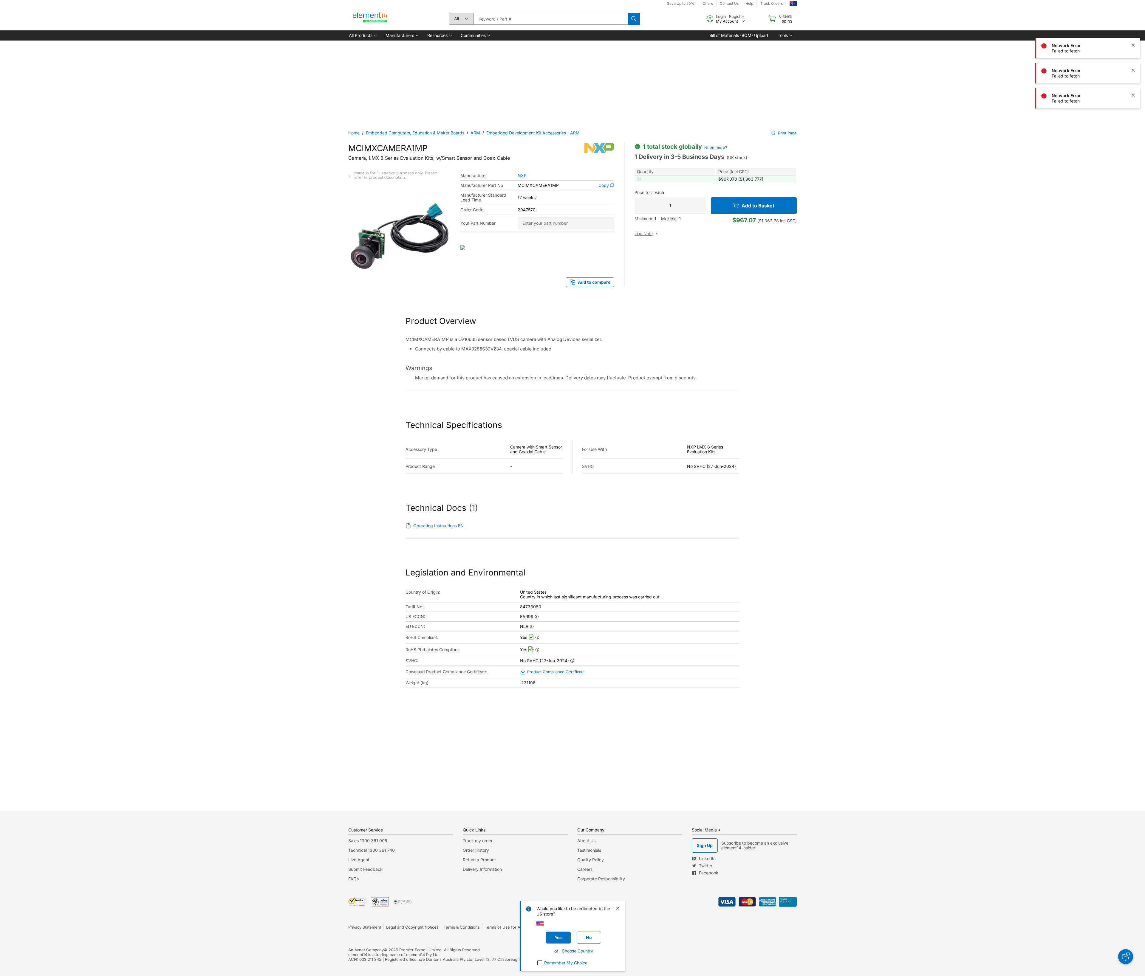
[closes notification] (1133, 45)
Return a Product (479, 859)
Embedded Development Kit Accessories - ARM (533, 132)
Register (736, 16)
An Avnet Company (366, 949)
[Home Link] (370, 18)
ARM (475, 132)
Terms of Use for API (504, 927)
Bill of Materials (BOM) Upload (738, 35)
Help (749, 3)
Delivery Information (482, 869)
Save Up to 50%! (681, 3)
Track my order (478, 840)
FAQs (353, 878)
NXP (522, 175)
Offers (708, 3)
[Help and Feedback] (1125, 956)
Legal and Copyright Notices (412, 927)
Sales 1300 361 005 (367, 840)
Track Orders (771, 3)
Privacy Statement (364, 927)
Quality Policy (590, 859)
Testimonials (589, 850)
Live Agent (358, 859)
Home (354, 132)
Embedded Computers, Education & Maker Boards (415, 132)
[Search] (634, 19)
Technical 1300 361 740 (371, 850)
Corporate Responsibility (601, 878)
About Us (586, 840)
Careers (584, 869)
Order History (476, 850)
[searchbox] (551, 19)
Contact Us (729, 3)
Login (721, 16)
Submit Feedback (365, 869)
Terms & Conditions (462, 927)
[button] (362, 35)
